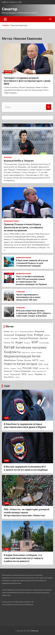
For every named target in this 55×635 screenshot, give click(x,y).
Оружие (13, 368)
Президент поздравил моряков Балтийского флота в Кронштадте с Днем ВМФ (27, 81)
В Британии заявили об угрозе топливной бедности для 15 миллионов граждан (32, 263)
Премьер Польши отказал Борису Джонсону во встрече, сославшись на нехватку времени (23, 227)
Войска (47, 335)
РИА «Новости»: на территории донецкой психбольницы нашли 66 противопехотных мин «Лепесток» (26, 512)
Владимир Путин (24, 335)
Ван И (17, 332)
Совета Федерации (22, 371)
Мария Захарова (36, 352)
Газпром (6, 338)
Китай (9, 347)
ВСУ (12, 332)
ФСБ (44, 374)
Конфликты (12, 352)
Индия (19, 342)
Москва (27, 360)
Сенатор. (10, 9)
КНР (35, 342)
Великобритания (11, 221)
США (35, 368)
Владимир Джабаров (27, 332)
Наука (42, 360)
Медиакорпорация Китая (22, 356)
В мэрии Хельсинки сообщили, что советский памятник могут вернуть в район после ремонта (23, 558)
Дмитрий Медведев (28, 338)
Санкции (42, 368)
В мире (38, 334)
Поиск (48, 107)
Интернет (27, 343)
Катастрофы (44, 343)
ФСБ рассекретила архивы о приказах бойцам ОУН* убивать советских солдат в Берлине (33, 313)
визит (17, 377)
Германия (20, 292)
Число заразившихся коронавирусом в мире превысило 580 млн (28, 297)
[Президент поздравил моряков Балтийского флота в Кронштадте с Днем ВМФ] (27, 58)
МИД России (26, 352)
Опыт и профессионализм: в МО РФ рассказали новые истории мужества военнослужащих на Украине (31, 280)
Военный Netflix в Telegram (19, 160)
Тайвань (30, 374)
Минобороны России (13, 360)
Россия (8, 72)
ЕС (12, 342)
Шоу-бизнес (9, 377)
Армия (6, 331)
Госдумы (14, 338)
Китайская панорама (31, 347)
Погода (19, 368)
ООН (40, 364)
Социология (15, 374)
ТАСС (24, 374)
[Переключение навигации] (5, 19)
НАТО (35, 360)
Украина (38, 374)
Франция (8, 157)
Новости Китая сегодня (20, 364)
